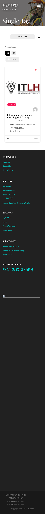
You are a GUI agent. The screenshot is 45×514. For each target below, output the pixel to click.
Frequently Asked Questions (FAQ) (16, 203)
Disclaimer (7, 186)
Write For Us (7, 255)
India (12, 125)
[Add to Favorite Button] (36, 70)
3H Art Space (10, 5)
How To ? (9, 198)
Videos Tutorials (9, 195)
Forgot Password (9, 226)
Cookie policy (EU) (15, 505)
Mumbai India (31, 125)
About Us (6, 162)
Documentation (9, 191)
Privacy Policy (16, 498)
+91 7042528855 (17, 128)
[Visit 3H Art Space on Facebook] (32, 270)
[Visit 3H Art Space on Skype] (13, 270)
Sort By (11, 59)
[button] (38, 6)
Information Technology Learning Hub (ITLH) (19, 116)
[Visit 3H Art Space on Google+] (23, 270)
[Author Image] (35, 109)
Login (5, 222)
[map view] (13, 53)
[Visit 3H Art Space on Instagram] (8, 270)
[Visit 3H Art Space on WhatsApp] (4, 270)
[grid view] (7, 53)
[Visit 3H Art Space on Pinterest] (17, 270)
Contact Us (7, 166)
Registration (7, 230)
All (8, 139)
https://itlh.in (15, 131)
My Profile (6, 218)
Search (24, 37)
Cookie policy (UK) (15, 501)
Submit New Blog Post (11, 246)
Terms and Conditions (15, 495)
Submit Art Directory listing (13, 251)
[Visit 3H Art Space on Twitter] (28, 270)
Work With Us (8, 170)
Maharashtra (20, 125)
